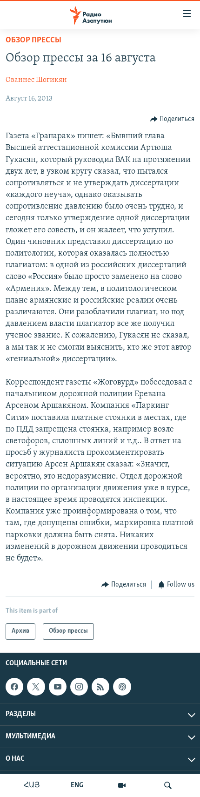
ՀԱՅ (32, 785)
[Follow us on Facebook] (14, 687)
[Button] (172, 119)
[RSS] (100, 687)
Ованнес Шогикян (36, 80)
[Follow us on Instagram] (79, 687)
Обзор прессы (33, 40)
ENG (77, 785)
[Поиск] (168, 785)
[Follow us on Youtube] (58, 687)
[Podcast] (122, 687)
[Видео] (122, 785)
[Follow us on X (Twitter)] (36, 687)
